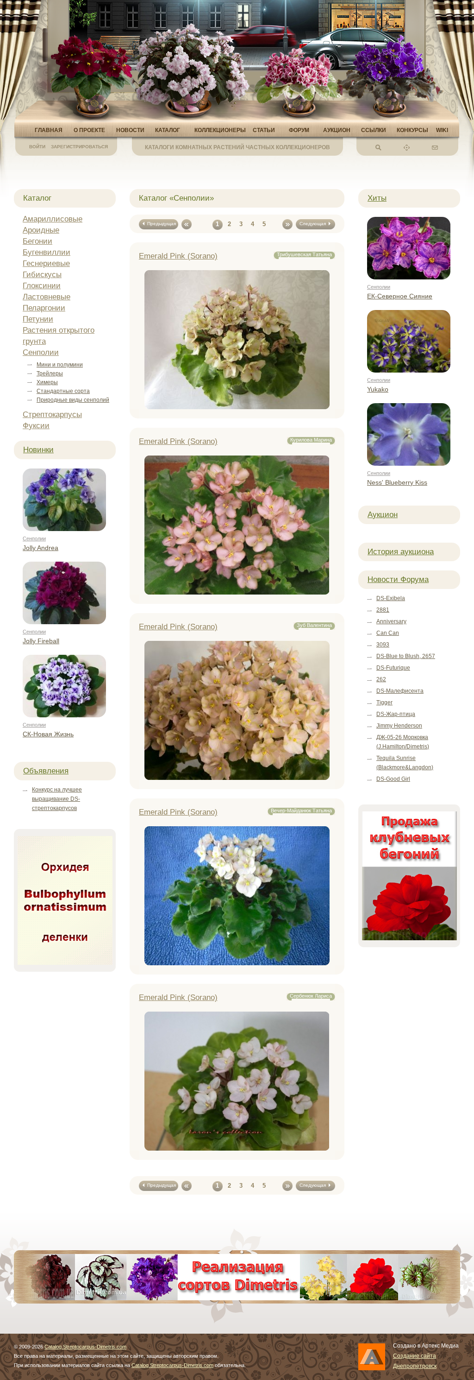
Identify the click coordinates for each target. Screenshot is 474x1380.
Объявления (46, 770)
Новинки (38, 449)
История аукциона (401, 551)
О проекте (89, 130)
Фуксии (36, 425)
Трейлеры (50, 373)
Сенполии (41, 352)
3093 (382, 644)
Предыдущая (160, 223)
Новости (130, 130)
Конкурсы (412, 130)
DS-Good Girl (393, 779)
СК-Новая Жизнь (48, 734)
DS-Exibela (390, 598)
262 (381, 679)
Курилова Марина (311, 440)
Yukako (377, 389)
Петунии (38, 319)
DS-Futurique (393, 668)
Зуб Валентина (314, 625)
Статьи (264, 130)
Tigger (384, 702)
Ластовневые (46, 296)
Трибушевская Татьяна (304, 254)
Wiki (442, 130)
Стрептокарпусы (52, 414)
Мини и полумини (60, 364)
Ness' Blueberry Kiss (397, 482)
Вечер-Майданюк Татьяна (301, 810)
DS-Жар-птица (395, 714)
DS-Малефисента (400, 691)
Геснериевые (46, 263)
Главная (48, 130)
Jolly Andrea (40, 547)
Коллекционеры (220, 130)
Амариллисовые (52, 219)
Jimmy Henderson (399, 725)
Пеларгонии (44, 308)
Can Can (387, 633)
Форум (299, 130)
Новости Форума (398, 579)
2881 (382, 610)
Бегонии (37, 241)
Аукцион (336, 130)
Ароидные (41, 230)
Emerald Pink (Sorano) (178, 256)
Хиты (377, 198)
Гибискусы (42, 274)
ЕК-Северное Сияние (399, 296)
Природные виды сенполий (73, 400)
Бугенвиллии (46, 252)
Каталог (167, 130)
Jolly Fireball (41, 641)
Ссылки (373, 130)
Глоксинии (42, 285)
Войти (37, 146)
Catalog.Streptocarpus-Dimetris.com (85, 1346)
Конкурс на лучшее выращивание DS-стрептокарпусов (57, 798)
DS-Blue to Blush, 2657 (405, 656)
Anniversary (391, 621)
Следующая (314, 223)
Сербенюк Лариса (311, 996)
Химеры (47, 382)
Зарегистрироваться (79, 146)
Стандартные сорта (63, 391)
